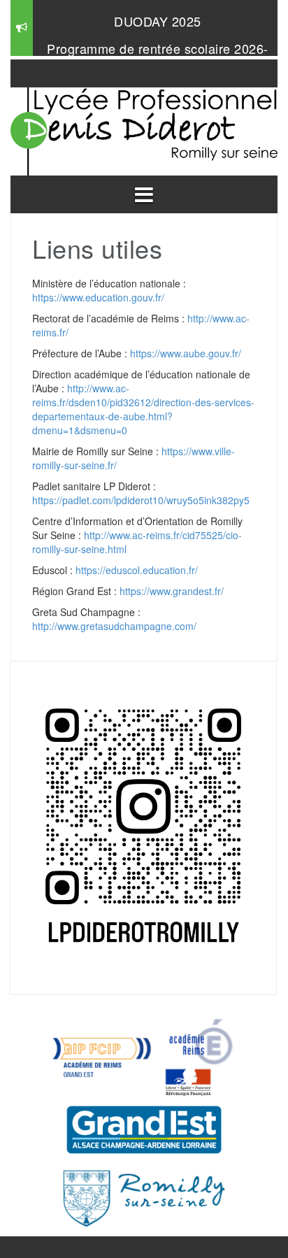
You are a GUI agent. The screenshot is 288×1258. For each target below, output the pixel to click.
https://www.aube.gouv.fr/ (185, 353)
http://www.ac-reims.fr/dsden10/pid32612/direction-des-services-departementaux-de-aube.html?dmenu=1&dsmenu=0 (143, 409)
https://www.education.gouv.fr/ (98, 297)
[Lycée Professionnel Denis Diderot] (144, 128)
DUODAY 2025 (157, 21)
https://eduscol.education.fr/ (136, 570)
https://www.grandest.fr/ (172, 591)
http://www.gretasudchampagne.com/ (114, 626)
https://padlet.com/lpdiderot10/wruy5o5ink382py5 (141, 500)
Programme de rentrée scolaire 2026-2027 (157, 55)
